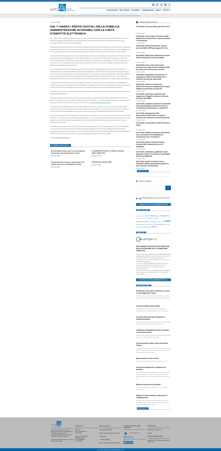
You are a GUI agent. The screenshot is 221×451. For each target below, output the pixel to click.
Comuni (152, 216)
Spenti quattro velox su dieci (147, 358)
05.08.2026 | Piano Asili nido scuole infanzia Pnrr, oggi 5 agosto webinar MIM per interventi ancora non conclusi (153, 67)
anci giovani (139, 216)
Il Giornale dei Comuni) (62, 137)
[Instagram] (157, 5)
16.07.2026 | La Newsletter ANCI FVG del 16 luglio (153, 124)
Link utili (150, 433)
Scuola (168, 224)
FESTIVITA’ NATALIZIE (102, 162)
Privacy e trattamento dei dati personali (109, 433)
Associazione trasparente (105, 429)
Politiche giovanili (140, 224)
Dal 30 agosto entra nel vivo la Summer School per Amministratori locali (68, 152)
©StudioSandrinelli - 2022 (117, 449)
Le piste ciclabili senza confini (148, 306)
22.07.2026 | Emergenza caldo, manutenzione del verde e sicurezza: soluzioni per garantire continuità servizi (153, 115)
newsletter (156, 218)
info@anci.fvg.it (81, 437)
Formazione (164, 216)
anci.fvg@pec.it (81, 439)
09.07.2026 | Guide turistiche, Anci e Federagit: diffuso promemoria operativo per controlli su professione (152, 163)
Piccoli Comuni (161, 221)
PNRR (167, 221)
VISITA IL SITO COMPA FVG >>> (153, 280)
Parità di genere (153, 221)
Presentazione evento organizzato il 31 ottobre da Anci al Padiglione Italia (68, 163)
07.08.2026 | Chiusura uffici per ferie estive (153, 26)
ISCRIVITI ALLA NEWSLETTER (153, 204)
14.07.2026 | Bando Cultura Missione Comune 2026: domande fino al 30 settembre (150, 144)
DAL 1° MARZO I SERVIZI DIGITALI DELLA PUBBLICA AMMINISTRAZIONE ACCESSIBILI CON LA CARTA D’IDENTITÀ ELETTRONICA (104, 16)
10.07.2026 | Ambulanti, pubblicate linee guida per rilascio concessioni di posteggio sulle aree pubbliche (153, 154)
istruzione (150, 218)
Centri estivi (145, 216)
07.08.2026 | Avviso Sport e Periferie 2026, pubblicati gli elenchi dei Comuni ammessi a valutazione (153, 38)
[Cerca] (168, 188)
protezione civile (161, 224)
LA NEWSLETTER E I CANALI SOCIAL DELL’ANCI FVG (108, 152)
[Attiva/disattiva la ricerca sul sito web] (169, 5)
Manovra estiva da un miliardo (148, 384)
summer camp (147, 227)
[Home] (50, 16)
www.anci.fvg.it (79, 441)
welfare (154, 227)
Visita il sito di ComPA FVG (154, 429)
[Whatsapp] (125, 433)
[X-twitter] (161, 5)
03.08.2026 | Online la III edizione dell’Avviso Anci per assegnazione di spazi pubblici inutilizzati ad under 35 (153, 86)
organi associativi (142, 221)
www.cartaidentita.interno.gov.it (100, 102)
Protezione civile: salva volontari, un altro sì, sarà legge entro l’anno (153, 292)
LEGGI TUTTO (142, 171)
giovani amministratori (141, 218)
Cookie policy (102, 436)
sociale (137, 227)
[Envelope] (165, 5)
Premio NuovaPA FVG (150, 224)
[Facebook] (153, 5)
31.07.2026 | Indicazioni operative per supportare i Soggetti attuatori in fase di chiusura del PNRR (152, 96)
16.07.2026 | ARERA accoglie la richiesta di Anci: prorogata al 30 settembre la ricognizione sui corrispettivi (153, 134)
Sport (141, 227)
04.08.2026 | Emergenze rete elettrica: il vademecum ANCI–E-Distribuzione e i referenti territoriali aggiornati (151, 77)
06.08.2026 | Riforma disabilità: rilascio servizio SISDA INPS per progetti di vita (152, 47)
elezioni (157, 216)
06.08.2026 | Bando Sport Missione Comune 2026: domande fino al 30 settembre (153, 56)
